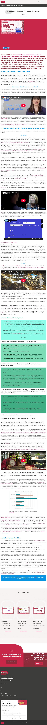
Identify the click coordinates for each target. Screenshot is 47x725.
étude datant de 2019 (17, 333)
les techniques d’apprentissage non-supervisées (25, 123)
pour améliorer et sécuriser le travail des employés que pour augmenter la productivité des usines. (20, 518)
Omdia (6, 79)
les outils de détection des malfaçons (10, 530)
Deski (2, 212)
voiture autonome (5, 533)
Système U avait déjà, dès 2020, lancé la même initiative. (12, 488)
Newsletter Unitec (38, 653)
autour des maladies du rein (36, 146)
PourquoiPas (11, 512)
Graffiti (2, 312)
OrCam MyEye (3, 187)
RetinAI (2, 180)
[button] (39, 2)
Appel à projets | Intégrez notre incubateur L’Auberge (23, 624)
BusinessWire (22, 79)
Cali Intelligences (7, 321)
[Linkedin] (6, 48)
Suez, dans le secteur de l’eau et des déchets (12, 531)
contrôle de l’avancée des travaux (29, 530)
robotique (43, 531)
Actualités (3, 5)
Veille (23, 14)
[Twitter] (8, 48)
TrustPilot (7, 443)
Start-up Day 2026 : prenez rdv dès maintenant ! (7, 624)
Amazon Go (3, 294)
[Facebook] (4, 48)
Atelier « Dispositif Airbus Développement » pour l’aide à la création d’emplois (38, 626)
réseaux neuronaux (4, 118)
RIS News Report (31, 81)
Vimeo (16, 242)
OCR (30, 124)
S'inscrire (38, 663)
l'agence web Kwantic (29, 722)
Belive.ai (11, 309)
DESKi (12, 242)
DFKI (9, 168)
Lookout (38, 244)
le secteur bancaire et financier (11, 527)
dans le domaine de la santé (20, 178)
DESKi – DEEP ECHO (4, 242)
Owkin (29, 146)
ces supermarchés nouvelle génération (38, 294)
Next (46, 619)
